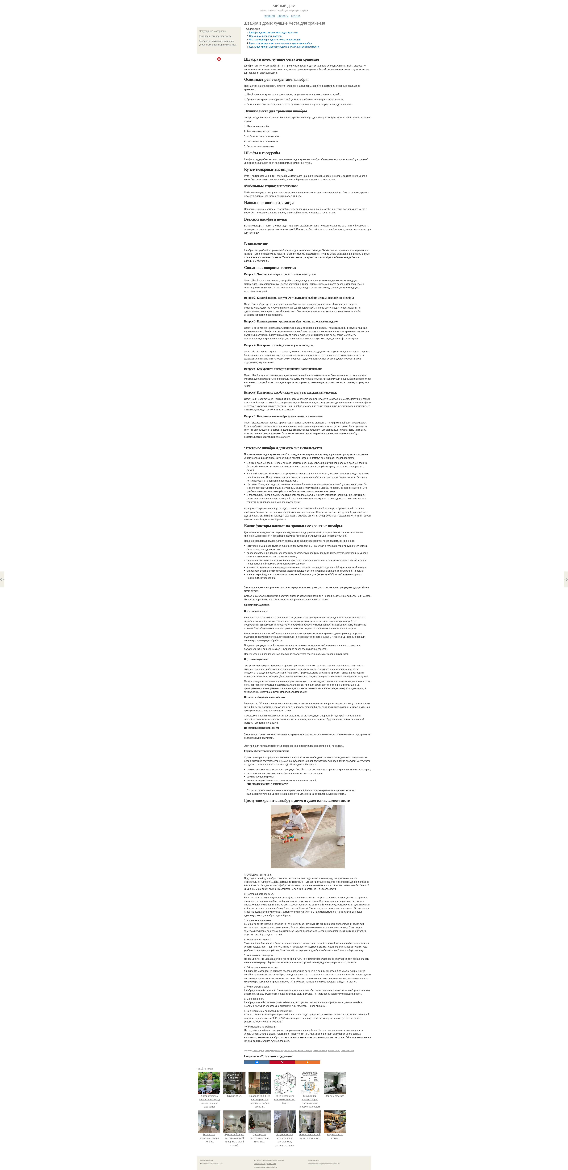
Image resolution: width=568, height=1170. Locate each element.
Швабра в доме (258, 1050)
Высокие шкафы (334, 1050)
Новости (282, 15)
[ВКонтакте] (257, 1062)
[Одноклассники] (307, 1062)
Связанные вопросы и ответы (265, 36)
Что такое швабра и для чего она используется (275, 39)
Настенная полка (347, 1050)
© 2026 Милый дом (206, 1160)
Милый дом (284, 5)
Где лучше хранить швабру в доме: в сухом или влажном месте (284, 46)
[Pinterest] (282, 1062)
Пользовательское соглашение (273, 1160)
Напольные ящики (320, 1050)
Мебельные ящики (305, 1050)
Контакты (257, 1160)
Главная (269, 15)
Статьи (295, 15)
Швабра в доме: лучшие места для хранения (273, 32)
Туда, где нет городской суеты (215, 36)
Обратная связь (313, 1160)
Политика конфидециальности (265, 1164)
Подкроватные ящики (289, 1050)
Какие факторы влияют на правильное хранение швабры (280, 43)
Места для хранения (272, 1050)
